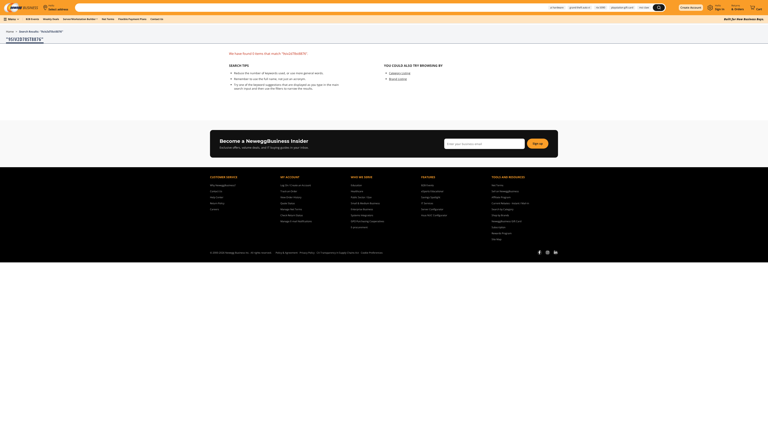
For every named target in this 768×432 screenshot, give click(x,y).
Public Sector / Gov (361, 197)
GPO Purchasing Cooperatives (367, 221)
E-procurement (359, 227)
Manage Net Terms (291, 209)
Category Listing (399, 73)
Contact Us (216, 191)
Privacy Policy (307, 252)
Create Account (690, 7)
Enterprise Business (362, 209)
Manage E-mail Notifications (296, 221)
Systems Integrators (362, 215)
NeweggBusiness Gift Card (506, 221)
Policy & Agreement (287, 252)
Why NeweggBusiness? (223, 185)
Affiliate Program (501, 197)
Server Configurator (432, 209)
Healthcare (357, 191)
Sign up (538, 143)
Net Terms (497, 185)
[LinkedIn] (555, 252)
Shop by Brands (500, 215)
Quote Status (287, 203)
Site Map (496, 239)
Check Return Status (291, 215)
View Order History (290, 197)
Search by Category (502, 209)
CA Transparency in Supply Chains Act (338, 252)
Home (10, 31)
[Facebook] (539, 252)
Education (356, 185)
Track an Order (288, 191)
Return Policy (217, 203)
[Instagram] (547, 252)
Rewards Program (502, 233)
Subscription (498, 227)
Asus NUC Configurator (434, 215)
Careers (214, 209)
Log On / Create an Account (295, 185)
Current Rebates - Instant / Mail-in (510, 203)
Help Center (216, 197)
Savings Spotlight (430, 197)
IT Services (427, 203)
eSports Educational (432, 191)
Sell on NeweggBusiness (505, 191)
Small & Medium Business (365, 203)
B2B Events (427, 185)
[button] (56, 7)
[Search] (659, 7)
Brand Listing (398, 79)
